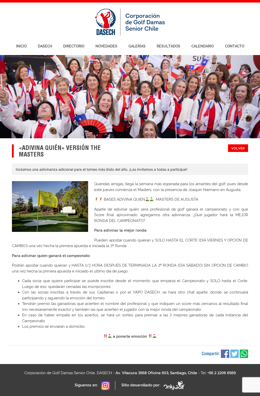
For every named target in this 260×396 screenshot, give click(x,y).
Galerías (136, 46)
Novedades (106, 46)
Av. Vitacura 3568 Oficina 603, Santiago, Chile (156, 373)
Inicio (21, 46)
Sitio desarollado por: (141, 385)
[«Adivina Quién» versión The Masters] (50, 206)
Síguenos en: (87, 385)
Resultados (168, 46)
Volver (238, 148)
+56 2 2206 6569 (221, 373)
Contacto (234, 46)
